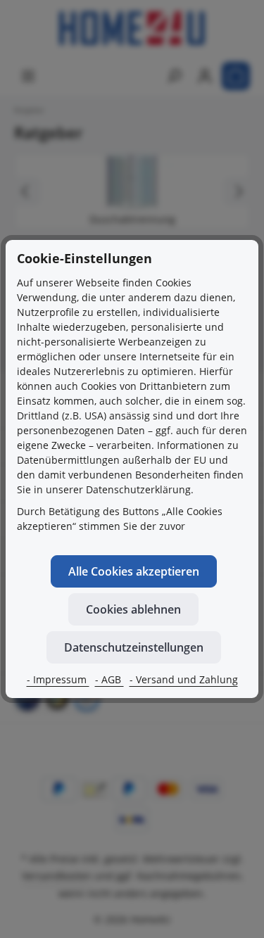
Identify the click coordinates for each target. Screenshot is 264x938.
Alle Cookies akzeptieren (133, 571)
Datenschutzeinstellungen (133, 647)
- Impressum (58, 679)
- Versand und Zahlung (184, 679)
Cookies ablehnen (133, 609)
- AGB (109, 679)
